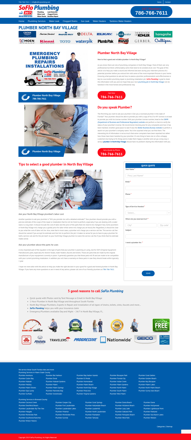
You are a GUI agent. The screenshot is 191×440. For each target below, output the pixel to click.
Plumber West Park (122, 418)
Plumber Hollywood (151, 405)
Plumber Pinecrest (84, 391)
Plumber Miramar (62, 411)
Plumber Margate (25, 411)
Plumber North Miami (118, 387)
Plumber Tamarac (92, 418)
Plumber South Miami (118, 391)
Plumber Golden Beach (147, 378)
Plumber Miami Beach (85, 384)
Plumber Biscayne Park (118, 375)
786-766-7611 (151, 12)
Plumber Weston (150, 418)
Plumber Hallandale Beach (95, 405)
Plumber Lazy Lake (122, 408)
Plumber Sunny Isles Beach (149, 391)
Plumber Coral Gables (147, 375)
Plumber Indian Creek (118, 381)
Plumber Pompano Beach (125, 415)
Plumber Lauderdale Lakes (66, 408)
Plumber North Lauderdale (95, 411)
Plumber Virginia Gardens (86, 394)
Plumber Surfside (25, 394)
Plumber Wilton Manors (28, 421)
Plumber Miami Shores (27, 387)
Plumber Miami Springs (54, 387)
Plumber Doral (51, 378)
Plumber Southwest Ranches (30, 418)
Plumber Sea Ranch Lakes (153, 415)
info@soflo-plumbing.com (41, 2)
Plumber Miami (51, 384)
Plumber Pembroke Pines (65, 415)
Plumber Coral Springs (93, 402)
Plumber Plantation (92, 415)
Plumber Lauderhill (92, 408)
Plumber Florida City (117, 378)
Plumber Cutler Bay (26, 378)
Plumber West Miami (118, 394)
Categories (161, 426)
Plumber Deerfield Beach (28, 405)
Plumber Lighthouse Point (153, 408)
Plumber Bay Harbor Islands (87, 375)
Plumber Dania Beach (123, 402)
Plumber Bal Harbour (54, 375)
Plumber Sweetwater (54, 394)
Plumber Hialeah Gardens (55, 381)
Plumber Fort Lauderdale (65, 405)
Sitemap (169, 426)
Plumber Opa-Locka (26, 391)
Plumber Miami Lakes (147, 384)
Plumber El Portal (83, 378)
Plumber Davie (149, 402)
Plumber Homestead (84, 381)
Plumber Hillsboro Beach (124, 405)
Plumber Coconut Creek (28, 402)
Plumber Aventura (26, 375)
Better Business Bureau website (150, 128)
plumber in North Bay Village (114, 142)
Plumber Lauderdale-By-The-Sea (31, 408)
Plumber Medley (25, 384)
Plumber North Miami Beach (149, 387)
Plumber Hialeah (25, 381)
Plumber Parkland (150, 411)
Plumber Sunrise (62, 418)
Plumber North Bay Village (87, 387)
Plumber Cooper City (63, 402)
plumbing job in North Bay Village (151, 82)
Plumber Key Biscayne (147, 381)
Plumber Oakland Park (123, 411)
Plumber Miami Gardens (119, 384)
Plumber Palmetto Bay (54, 391)
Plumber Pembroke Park (28, 415)
